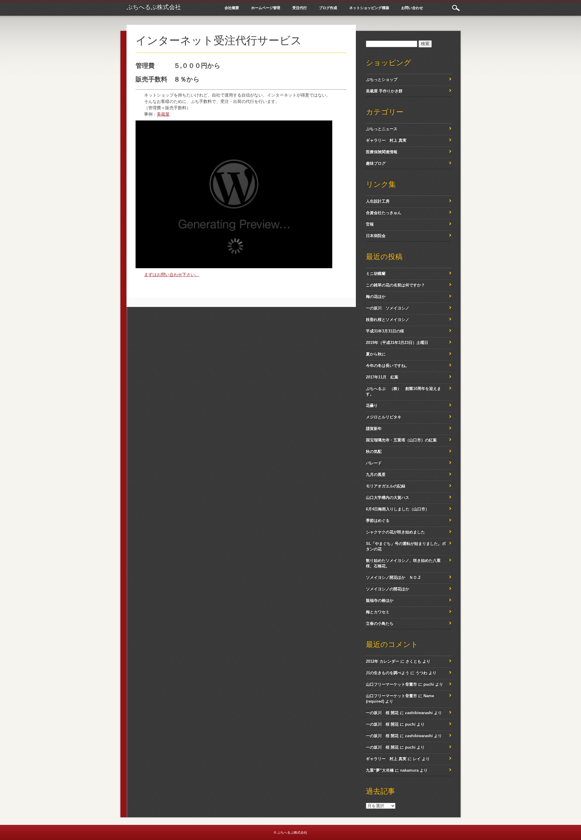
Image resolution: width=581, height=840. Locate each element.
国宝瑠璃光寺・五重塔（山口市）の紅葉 (401, 440)
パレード (374, 463)
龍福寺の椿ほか (379, 600)
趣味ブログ (376, 163)
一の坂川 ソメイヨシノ (387, 308)
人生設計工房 (377, 201)
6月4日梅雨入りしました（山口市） (397, 509)
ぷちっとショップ (381, 79)
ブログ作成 (328, 8)
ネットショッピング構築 (369, 8)
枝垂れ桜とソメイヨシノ (387, 319)
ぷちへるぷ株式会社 (153, 7)
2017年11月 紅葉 (382, 377)
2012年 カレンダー (382, 661)
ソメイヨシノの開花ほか (387, 589)
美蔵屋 (163, 114)
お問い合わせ (412, 8)
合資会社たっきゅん (383, 212)
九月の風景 (376, 474)
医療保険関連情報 (381, 152)
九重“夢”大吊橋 (380, 770)
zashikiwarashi (419, 712)
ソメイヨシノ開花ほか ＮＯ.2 (393, 577)
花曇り (372, 405)
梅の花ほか (376, 296)
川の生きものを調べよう (387, 672)
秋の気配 (374, 451)
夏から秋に (376, 354)
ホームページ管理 (265, 8)
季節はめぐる (377, 520)
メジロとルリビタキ (383, 417)
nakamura (409, 770)
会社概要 (232, 8)
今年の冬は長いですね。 (387, 365)
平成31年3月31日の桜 (385, 331)
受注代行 (299, 8)
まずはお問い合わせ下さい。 (171, 274)
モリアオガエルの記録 (385, 486)
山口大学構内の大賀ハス (387, 497)
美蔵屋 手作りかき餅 (384, 91)
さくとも (413, 661)
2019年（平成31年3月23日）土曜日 (397, 342)
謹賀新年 (374, 428)
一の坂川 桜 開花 (382, 712)
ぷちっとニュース (381, 129)
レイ (417, 758)
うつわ (421, 672)
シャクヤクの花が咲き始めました (395, 532)
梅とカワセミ (377, 612)
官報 (370, 224)
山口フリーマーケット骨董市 (391, 684)
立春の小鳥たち (379, 623)
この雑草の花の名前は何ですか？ (395, 285)
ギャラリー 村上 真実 (386, 140)
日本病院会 (376, 235)
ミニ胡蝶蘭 (376, 273)
